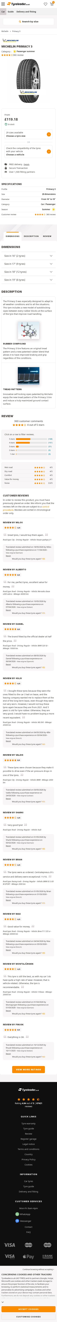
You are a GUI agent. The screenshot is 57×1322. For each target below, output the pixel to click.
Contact (28, 1226)
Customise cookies (28, 1316)
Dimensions (13, 236)
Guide (11, 11)
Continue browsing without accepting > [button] (38, 1269)
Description (31, 236)
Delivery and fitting (26, 11)
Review (47, 236)
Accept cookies (28, 1309)
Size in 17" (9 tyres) (14, 263)
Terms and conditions (28, 1149)
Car (3, 11)
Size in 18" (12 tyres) (15, 271)
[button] (28, 439)
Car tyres (28, 1181)
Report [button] (8, 556)
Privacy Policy (29, 1159)
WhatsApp (25, 1214)
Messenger (25, 1220)
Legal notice (29, 1144)
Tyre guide (28, 1128)
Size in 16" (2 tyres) (14, 255)
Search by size (29, 21)
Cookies (28, 1164)
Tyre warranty (28, 1123)
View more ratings (28, 1069)
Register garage (28, 1138)
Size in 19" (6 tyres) (14, 279)
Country (29, 1154)
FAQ (28, 1232)
